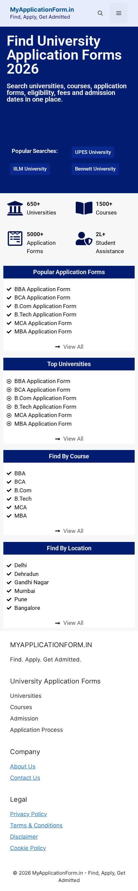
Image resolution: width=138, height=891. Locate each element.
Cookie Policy (28, 848)
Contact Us (25, 777)
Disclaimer (24, 836)
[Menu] (119, 13)
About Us (23, 766)
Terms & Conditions (36, 825)
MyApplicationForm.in (42, 9)
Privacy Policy (28, 814)
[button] (100, 13)
